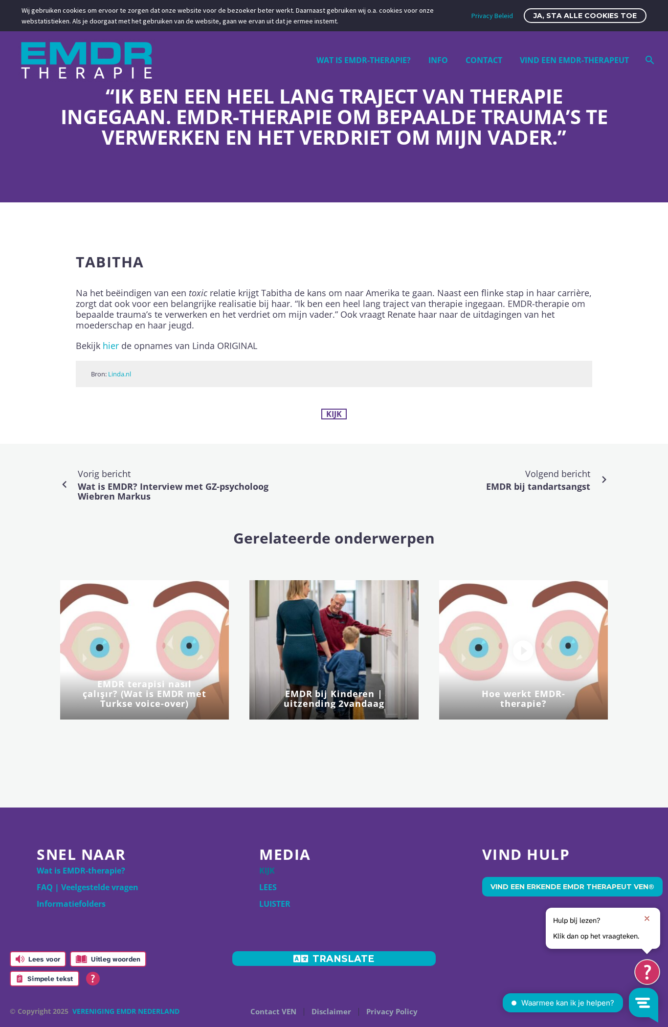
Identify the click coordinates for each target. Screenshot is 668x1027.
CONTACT (484, 60)
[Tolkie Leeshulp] (647, 972)
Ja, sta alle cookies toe (585, 15)
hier (111, 345)
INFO (438, 60)
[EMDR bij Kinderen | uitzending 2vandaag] (333, 650)
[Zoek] (648, 60)
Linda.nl (119, 374)
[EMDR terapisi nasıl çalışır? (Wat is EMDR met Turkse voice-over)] (144, 650)
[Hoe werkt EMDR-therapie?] (523, 650)
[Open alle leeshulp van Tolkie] (93, 978)
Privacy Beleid (492, 15)
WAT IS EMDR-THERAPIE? (363, 60)
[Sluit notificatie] (647, 918)
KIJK (334, 414)
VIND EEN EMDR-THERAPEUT (574, 60)
